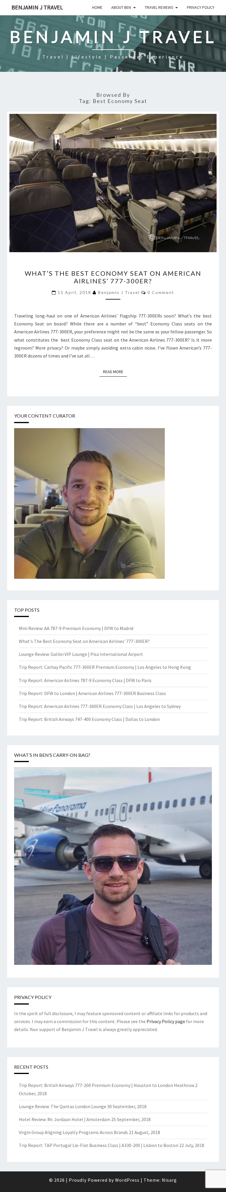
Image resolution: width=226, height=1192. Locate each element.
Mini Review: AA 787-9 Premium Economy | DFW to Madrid (76, 628)
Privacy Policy (201, 7)
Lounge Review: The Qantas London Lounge (62, 1106)
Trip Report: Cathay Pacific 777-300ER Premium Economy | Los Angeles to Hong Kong (105, 667)
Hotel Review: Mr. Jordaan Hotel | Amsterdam (64, 1119)
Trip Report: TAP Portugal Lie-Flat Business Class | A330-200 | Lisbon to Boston (98, 1145)
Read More (115, 371)
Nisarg (169, 1180)
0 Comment (160, 292)
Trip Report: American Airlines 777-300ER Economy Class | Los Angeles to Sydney (100, 706)
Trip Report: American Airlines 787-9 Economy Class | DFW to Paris (85, 680)
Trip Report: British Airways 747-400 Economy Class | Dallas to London (89, 719)
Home (97, 7)
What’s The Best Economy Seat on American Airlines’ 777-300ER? (113, 277)
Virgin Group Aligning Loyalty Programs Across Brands (73, 1132)
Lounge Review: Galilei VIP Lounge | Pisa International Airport (81, 654)
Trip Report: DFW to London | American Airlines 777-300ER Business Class (92, 693)
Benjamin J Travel (37, 7)
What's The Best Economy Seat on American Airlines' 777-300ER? (84, 641)
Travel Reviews (159, 7)
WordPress (127, 1180)
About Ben (121, 7)
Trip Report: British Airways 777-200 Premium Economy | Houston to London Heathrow (106, 1085)
